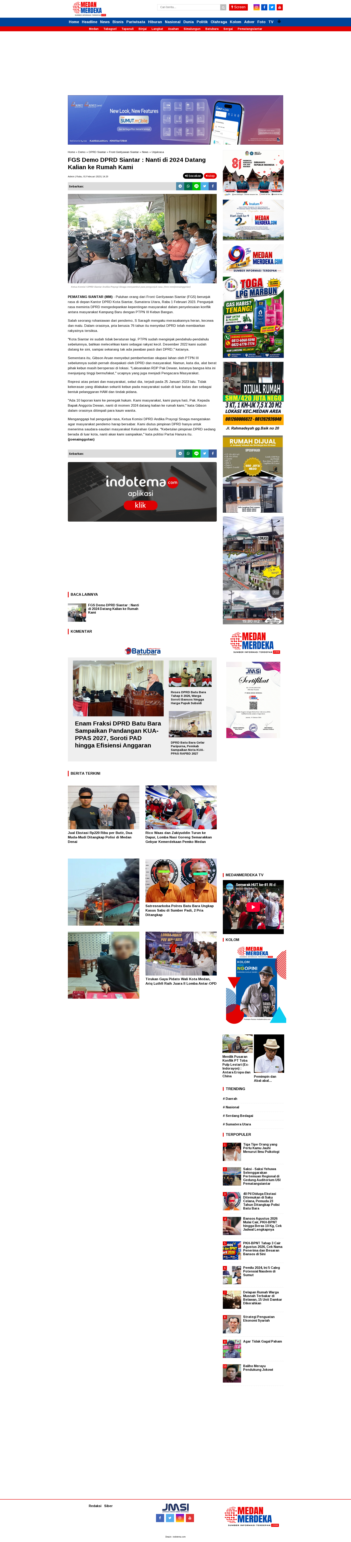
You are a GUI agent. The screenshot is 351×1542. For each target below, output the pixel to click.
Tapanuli (127, 28)
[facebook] (264, 7)
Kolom (235, 22)
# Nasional (231, 1107)
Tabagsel (110, 28)
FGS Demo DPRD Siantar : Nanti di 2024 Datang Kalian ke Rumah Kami (113, 608)
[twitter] (272, 7)
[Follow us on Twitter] (170, 1518)
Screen (239, 7)
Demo (82, 152)
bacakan (194, 176)
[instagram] (257, 7)
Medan (94, 28)
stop (211, 176)
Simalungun (192, 28)
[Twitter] (204, 186)
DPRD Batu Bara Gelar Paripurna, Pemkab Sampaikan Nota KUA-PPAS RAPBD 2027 (188, 748)
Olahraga (219, 22)
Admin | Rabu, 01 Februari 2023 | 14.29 (88, 176)
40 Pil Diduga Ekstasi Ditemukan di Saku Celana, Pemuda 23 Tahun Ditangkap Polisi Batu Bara (261, 1201)
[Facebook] (213, 186)
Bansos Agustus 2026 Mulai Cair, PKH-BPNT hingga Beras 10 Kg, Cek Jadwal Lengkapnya (262, 1224)
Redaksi (95, 1506)
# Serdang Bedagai (238, 1116)
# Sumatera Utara (237, 1124)
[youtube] (280, 7)
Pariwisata (135, 22)
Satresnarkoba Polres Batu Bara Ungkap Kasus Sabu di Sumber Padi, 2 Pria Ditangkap (179, 910)
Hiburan (155, 22)
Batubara (212, 28)
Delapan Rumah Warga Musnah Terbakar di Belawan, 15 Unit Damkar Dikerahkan (262, 1298)
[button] (279, 20)
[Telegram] (180, 186)
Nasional (173, 22)
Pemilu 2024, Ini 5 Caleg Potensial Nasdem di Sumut (261, 1271)
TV (270, 22)
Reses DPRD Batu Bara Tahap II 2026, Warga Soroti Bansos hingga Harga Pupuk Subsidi (188, 697)
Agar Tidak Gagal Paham (262, 1341)
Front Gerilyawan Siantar (124, 152)
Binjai (143, 28)
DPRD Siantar (97, 152)
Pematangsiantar (250, 28)
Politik (202, 22)
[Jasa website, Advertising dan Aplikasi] (142, 524)
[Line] (196, 186)
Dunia (188, 22)
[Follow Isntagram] (180, 1518)
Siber (108, 1506)
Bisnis (118, 22)
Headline (89, 22)
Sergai (228, 28)
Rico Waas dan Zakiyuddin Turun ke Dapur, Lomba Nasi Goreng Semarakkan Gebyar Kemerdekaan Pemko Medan (178, 837)
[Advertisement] (175, 66)
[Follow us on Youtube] (190, 1518)
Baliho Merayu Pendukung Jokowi (258, 1367)
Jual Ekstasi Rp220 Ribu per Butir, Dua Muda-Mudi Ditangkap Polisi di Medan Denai (100, 837)
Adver (249, 22)
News (105, 22)
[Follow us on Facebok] (160, 1518)
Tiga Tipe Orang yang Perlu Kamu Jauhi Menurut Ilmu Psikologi (261, 1148)
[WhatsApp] (188, 186)
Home (74, 22)
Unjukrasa (158, 152)
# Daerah (230, 1098)
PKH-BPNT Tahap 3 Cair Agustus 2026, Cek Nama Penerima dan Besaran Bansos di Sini (262, 1248)
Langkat (157, 28)
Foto (261, 22)
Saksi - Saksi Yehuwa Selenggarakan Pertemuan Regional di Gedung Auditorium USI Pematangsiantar (262, 1176)
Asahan (173, 28)
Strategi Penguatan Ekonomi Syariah (259, 1318)
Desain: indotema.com (175, 1537)
